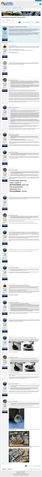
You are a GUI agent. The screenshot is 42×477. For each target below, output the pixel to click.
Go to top (38, 469)
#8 (39, 168)
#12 (39, 248)
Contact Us (34, 469)
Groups (10, 7)
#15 (39, 300)
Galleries (20, 7)
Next (29, 22)
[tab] (3, 20)
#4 (39, 78)
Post (5, 40)
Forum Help (30, 469)
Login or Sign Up (38, 0)
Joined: (4, 52)
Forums (3, 7)
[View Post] (18, 107)
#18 (39, 355)
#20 (39, 399)
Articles (6, 7)
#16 (39, 318)
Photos (13, 20)
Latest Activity (8, 20)
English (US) (9, 469)
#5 (39, 105)
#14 (39, 283)
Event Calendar (15, 7)
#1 (39, 26)
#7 (39, 150)
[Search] (40, 4)
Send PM (4, 37)
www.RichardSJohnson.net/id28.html (13, 295)
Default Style (4, 469)
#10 (39, 213)
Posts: (3, 35)
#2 (39, 44)
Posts (3, 20)
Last (32, 22)
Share (5, 162)
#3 (39, 61)
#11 (39, 230)
